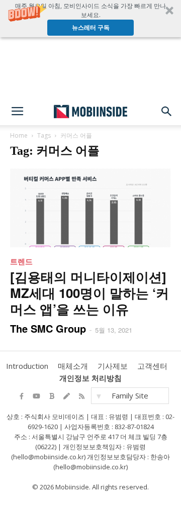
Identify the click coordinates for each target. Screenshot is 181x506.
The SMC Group (48, 328)
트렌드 (21, 261)
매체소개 (73, 365)
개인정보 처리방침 (90, 377)
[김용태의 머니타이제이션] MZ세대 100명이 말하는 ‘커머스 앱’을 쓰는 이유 (89, 292)
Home (19, 135)
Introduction (27, 365)
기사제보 (113, 365)
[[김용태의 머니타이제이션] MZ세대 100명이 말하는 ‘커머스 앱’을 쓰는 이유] (90, 207)
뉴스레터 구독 (91, 27)
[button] (90, 18)
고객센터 (152, 365)
